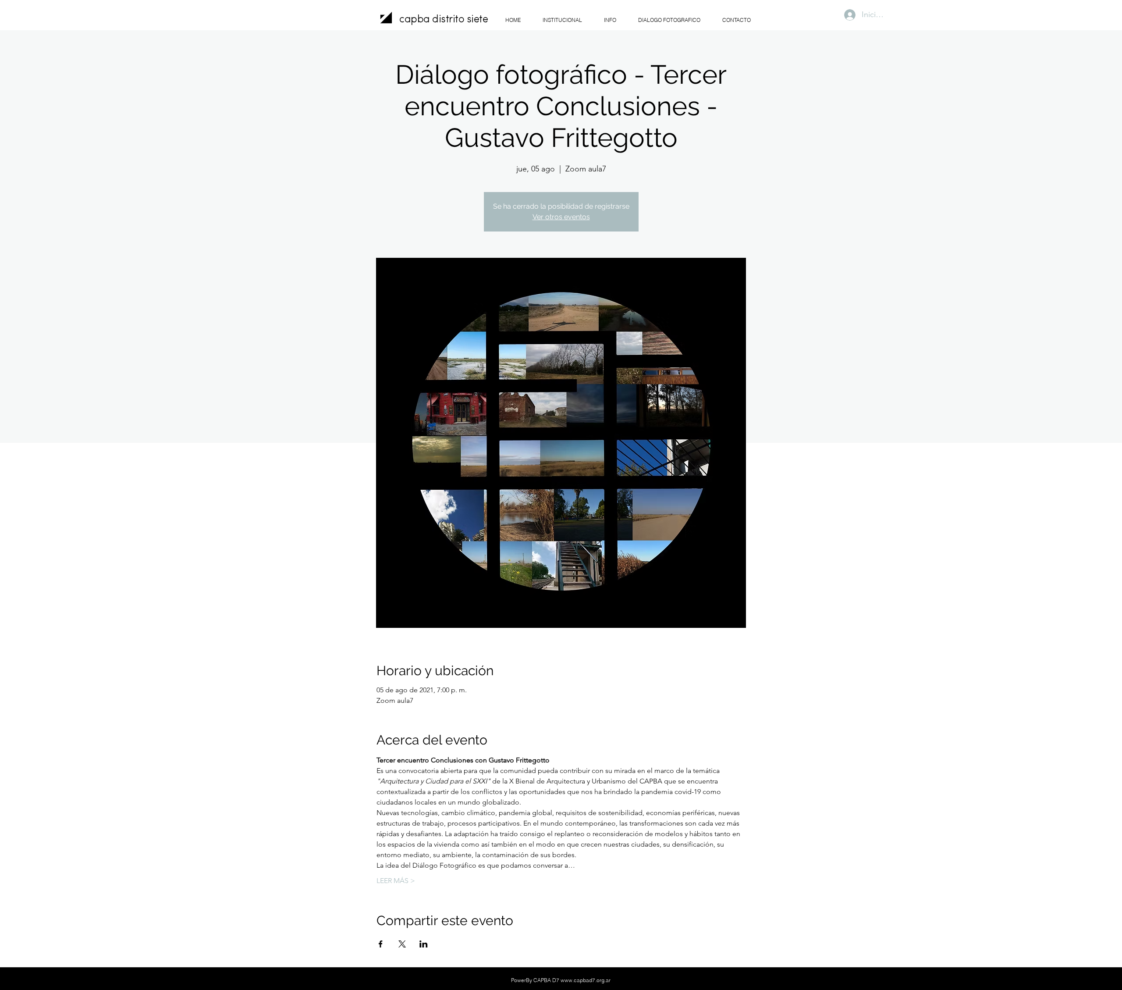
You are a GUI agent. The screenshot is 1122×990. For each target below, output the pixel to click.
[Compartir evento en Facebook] (380, 943)
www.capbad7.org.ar (586, 980)
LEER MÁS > (395, 880)
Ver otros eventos (561, 217)
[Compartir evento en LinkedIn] (423, 943)
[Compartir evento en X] (402, 943)
